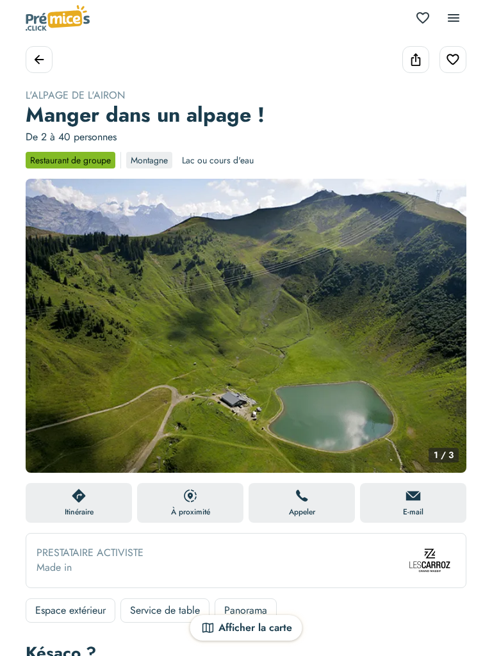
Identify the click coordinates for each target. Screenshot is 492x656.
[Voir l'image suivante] (443, 333)
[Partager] (415, 59)
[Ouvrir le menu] (453, 18)
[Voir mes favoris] (423, 18)
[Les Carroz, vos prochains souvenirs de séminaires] (429, 560)
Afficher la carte (255, 627)
